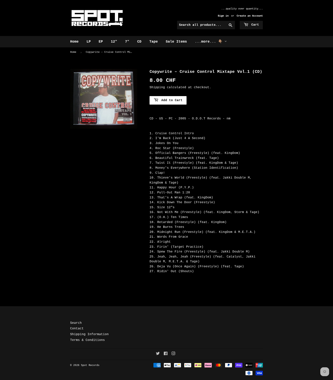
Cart (254, 25)
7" (127, 42)
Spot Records (90, 365)
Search (76, 323)
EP (101, 42)
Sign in (223, 15)
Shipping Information (89, 334)
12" (114, 42)
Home (74, 42)
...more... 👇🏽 (210, 42)
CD (139, 42)
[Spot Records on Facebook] (166, 354)
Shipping (157, 87)
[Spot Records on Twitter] (158, 354)
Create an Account (250, 15)
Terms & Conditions (87, 340)
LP (89, 42)
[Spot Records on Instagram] (173, 354)
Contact (77, 328)
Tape (153, 42)
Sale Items (176, 42)
